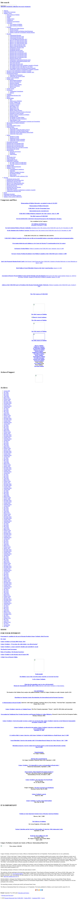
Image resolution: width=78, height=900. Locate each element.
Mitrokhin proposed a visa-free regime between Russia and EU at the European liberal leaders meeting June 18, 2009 (39, 746)
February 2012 (7, 618)
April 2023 (6, 445)
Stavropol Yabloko (39, 366)
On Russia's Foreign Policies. (21, 248)
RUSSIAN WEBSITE (25, 6)
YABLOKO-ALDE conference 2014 (19, 176)
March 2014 (7, 595)
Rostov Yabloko (39, 355)
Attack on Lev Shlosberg (16, 101)
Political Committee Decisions (17, 172)
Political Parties (10, 127)
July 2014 (6, 589)
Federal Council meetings (13, 77)
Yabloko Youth (10, 165)
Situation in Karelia (14, 138)
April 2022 (6, 462)
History (8, 96)
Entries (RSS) (27, 898)
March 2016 (7, 562)
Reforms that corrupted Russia (39, 758)
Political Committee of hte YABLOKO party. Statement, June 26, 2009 (47, 248)
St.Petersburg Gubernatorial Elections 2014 (20, 60)
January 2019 (7, 515)
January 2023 (7, 449)
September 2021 (8, 471)
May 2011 (6, 619)
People (5, 192)
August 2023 (7, 440)
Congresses (9, 23)
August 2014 (7, 588)
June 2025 (6, 410)
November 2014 (8, 584)
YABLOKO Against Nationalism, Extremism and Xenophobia (25, 121)
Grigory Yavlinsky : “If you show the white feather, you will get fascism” (19, 644)
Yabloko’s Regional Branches (14, 166)
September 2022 (8, 455)
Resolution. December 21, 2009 (39, 225)
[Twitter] (40, 890)
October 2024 (7, 421)
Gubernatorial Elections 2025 (17, 38)
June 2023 (6, 443)
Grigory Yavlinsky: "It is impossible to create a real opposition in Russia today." (39, 765)
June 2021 (6, 475)
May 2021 (6, 477)
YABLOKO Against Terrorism (17, 140)
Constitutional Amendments (16, 91)
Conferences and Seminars (13, 21)
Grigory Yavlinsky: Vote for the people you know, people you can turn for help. (23, 721)
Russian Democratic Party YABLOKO (14, 898)
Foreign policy (10, 79)
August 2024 (7, 423)
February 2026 (7, 399)
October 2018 (7, 519)
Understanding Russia (12, 159)
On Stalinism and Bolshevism (39, 224)
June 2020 (6, 492)
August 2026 (7, 391)
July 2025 (6, 408)
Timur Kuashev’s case (15, 120)
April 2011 (6, 621)
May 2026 (6, 395)
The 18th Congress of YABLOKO (18, 162)
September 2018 (8, 521)
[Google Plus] (36, 890)
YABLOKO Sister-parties (16, 133)
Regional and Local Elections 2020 (18, 57)
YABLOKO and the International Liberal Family (21, 132)
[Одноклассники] (39, 890)
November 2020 (8, 485)
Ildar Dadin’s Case (14, 106)
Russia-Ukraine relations (16, 84)
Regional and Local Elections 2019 (18, 55)
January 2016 (7, 564)
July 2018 (6, 523)
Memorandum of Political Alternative (16, 122)
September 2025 (8, 406)
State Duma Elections (15, 62)
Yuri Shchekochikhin (18, 873)
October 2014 (7, 585)
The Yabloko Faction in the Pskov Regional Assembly (23, 68)
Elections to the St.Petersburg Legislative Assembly (19, 70)
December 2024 (7, 418)
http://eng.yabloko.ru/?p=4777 (11, 876)
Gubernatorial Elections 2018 (17, 36)
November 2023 (8, 436)
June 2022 (6, 459)
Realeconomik (39, 674)
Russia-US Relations (15, 86)
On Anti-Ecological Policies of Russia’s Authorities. (18, 228)
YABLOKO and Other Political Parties (19, 131)
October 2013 (7, 601)
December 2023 (7, 434)
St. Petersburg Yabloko (39, 348)
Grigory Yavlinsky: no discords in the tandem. (26, 727)
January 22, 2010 (39, 268)
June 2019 (6, 508)
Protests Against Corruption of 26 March (19, 114)
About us (6, 10)
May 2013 (6, 608)
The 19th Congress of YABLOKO (18, 164)
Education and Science (15, 151)
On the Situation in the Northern (15, 230)
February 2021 (7, 481)
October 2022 (7, 454)
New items (9, 124)
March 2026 (7, 397)
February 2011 (7, 622)
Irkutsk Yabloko (39, 351)
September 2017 (8, 537)
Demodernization (39, 752)
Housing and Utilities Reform (17, 28)
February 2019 (7, 514)
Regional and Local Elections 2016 (18, 53)
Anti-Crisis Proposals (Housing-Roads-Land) (12, 261)
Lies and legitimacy (39, 691)
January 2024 (7, 433)
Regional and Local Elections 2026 (15, 146)
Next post (10, 895)
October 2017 (7, 536)
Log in (43, 898)
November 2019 (8, 501)
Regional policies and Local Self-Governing (17, 147)
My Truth (3, 639)
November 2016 (8, 551)
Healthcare (12, 153)
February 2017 (7, 547)
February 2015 (7, 579)
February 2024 (7, 432)
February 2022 (7, 464)
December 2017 (7, 533)
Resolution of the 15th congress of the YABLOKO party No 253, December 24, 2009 (52, 228)
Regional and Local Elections (17, 51)
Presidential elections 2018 (16, 50)
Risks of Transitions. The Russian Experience (12, 652)
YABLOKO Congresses (9, 12)
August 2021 (7, 473)
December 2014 (7, 582)
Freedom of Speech (14, 105)
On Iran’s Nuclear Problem (18, 253)
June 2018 (6, 525)
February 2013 (7, 612)
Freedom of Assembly (15, 103)
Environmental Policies (12, 73)
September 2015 (8, 570)
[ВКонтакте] (42, 890)
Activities (9, 16)
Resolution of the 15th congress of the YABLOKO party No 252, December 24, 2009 (50, 230)
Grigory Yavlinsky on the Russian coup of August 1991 (15, 654)
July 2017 (6, 540)
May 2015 (6, 575)
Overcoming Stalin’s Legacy (13, 125)
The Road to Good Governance (9, 649)
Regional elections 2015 (15, 58)
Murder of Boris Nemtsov (16, 110)
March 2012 (7, 616)
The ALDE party (14, 128)
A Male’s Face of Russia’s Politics (9, 657)
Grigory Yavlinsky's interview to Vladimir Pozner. (18, 709)
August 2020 (7, 489)
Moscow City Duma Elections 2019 (18, 42)
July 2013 (6, 605)
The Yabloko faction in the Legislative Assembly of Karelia (24, 65)
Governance (10, 90)
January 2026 (7, 400)
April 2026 (6, 396)
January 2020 (7, 499)
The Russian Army (11, 157)
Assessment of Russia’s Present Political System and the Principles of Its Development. (24, 275)
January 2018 (7, 532)
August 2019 (7, 506)
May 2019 (6, 510)
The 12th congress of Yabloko (39, 320)
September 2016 (8, 553)
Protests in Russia (14, 116)
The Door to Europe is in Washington (44, 787)
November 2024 (8, 419)
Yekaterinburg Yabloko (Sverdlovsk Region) (39, 357)
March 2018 (7, 529)
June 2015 (6, 574)
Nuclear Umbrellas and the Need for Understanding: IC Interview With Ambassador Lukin (39, 829)
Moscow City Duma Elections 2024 (18, 43)
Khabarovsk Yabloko (39, 349)
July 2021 (6, 474)
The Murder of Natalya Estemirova (18, 118)
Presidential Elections (15, 49)
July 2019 (6, 507)
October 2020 (7, 486)
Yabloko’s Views (8, 13)
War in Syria (13, 87)
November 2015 (8, 567)
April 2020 (6, 495)
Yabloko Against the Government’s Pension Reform (22, 32)
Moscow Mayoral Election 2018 (17, 44)
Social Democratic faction (13, 149)
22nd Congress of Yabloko (13, 14)
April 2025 (6, 412)
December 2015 (7, 566)
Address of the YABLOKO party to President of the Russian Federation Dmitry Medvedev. (25, 285)
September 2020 (8, 488)
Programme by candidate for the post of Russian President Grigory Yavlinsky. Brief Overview (25, 636)
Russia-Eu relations (14, 83)
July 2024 (6, 425)
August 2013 (7, 604)
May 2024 (6, 428)
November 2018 (8, 518)
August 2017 (7, 538)
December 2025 (7, 402)
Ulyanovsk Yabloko (39, 360)
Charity (8, 17)
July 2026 (6, 392)
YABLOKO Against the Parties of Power (20, 129)
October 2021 (7, 470)
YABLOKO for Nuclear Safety (17, 76)
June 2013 (6, 607)
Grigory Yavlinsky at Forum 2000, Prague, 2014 (13, 641)
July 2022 (6, 458)
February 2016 (7, 563)
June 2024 (6, 426)
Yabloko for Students (39, 347)
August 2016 (7, 555)
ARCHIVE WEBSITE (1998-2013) (10, 6)
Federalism (12, 170)
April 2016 (6, 560)
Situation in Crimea (14, 136)
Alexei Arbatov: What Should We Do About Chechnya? (39, 771)
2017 (11, 99)
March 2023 (7, 447)
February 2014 (7, 596)
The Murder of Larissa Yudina (17, 117)
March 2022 (7, 463)
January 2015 (7, 581)
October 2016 (7, 552)
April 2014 (6, 593)
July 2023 (6, 441)
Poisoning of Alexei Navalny (17, 113)
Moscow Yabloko (39, 345)
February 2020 (7, 497)
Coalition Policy (10, 18)
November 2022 (8, 452)
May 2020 (6, 493)
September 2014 (8, 586)
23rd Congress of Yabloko (16, 25)
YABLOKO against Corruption (17, 139)
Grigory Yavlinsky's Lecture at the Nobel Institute (39, 800)
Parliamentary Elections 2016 (17, 47)
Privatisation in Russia (15, 173)
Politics (8, 135)
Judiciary (12, 92)
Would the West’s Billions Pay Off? (39, 835)
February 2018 (7, 530)
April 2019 (6, 511)
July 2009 (6, 626)
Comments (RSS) (36, 898)
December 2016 (7, 549)
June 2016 (6, 558)
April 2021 (6, 478)
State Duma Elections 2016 (16, 64)
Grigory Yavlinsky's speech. (39, 794)
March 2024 (7, 430)
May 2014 (6, 592)
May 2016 (6, 559)
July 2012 (6, 615)
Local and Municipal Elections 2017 (18, 39)
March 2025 (7, 414)
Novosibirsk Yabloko (39, 354)
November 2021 (8, 469)
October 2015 (7, 569)
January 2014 (7, 597)
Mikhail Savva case (14, 109)
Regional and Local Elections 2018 (18, 54)
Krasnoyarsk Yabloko (39, 359)
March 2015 (7, 578)
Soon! (8, 155)
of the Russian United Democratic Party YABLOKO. (37, 261)
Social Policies (10, 150)
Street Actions (13, 175)
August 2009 (7, 625)
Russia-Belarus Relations (16, 80)
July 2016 (6, 556)
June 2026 (6, 393)
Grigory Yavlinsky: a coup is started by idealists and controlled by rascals (19, 646)
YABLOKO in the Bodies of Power (12, 195)
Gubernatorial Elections (15, 35)
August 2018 (7, 522)
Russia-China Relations (15, 81)
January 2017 (7, 548)
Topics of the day (11, 158)
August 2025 (7, 407)
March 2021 (7, 480)
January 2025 (7, 417)
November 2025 (8, 403)
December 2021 (7, 467)
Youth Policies (13, 154)
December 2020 (7, 484)
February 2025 (7, 415)
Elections (9, 34)
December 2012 (7, 614)
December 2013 (7, 599)
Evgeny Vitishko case (15, 102)
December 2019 (7, 500)
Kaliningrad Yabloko (37, 352)
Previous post (5, 895)
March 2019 (7, 512)
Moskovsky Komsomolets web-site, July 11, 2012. (26, 685)
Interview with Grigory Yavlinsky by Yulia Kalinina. (51, 685)
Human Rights (10, 98)
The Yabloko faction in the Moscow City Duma (21, 66)
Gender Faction (10, 88)
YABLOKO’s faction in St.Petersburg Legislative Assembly (24, 69)
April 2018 (6, 527)
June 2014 (6, 590)
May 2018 (6, 526)
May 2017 (6, 542)
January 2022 (7, 466)
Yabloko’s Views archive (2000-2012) (13, 196)
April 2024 (6, 429)
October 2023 (7, 437)
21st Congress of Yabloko (16, 24)
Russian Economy (14, 29)
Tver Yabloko (37, 363)
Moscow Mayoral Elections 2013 (18, 46)
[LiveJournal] (37, 890)
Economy (9, 27)
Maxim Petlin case (14, 107)
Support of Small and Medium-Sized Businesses (21, 31)
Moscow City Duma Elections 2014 (18, 40)
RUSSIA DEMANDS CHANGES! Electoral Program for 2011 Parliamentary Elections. (39, 218)
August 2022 (7, 456)
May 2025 (6, 411)
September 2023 (8, 438)
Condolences (10, 20)
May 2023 (6, 444)
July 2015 (6, 573)
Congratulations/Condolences (17, 169)
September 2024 (8, 422)
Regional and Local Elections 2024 (15, 144)
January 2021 (7, 482)
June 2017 (6, 541)
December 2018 (7, 516)
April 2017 (6, 544)
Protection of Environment (16, 75)
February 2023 (7, 448)
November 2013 (8, 600)
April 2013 (6, 610)
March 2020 (7, 496)
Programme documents (12, 142)
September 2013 (8, 603)
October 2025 (7, 404)
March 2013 (7, 611)
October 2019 (7, 503)
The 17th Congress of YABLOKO (39, 294)
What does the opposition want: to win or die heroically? (39, 684)
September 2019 (8, 504)
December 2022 (7, 451)
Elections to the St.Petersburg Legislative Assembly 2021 (20, 72)
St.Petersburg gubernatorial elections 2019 (20, 61)
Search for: (3, 5)
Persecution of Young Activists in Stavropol (20, 112)
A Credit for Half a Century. (16, 735)
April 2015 (6, 577)
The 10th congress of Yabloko (39, 340)
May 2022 (6, 460)
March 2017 (7, 545)
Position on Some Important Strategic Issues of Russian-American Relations (39, 813)
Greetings (9, 94)
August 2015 (7, 571)
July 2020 (6, 490)
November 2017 (8, 534)
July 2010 (6, 623)
